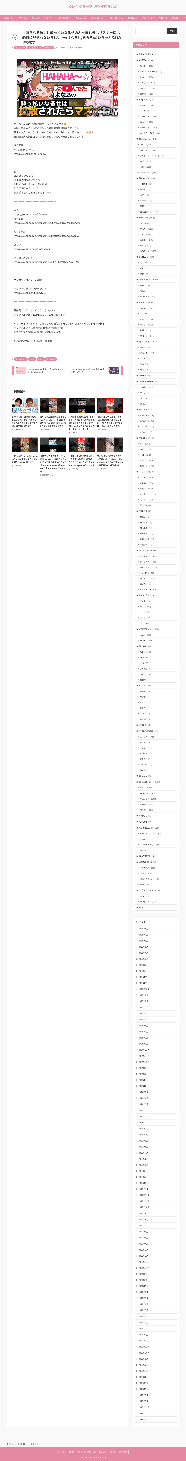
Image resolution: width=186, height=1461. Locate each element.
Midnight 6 (147, 178)
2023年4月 (143, 1170)
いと (145, 606)
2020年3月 (143, 1383)
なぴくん (146, 753)
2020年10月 (144, 1352)
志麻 (144, 884)
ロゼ (145, 161)
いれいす (146, 302)
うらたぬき (147, 867)
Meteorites (148, 138)
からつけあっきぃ (151, 71)
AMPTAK (146, 60)
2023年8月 (143, 1146)
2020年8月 (143, 1364)
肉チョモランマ (149, 890)
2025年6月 (143, 1013)
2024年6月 (143, 1086)
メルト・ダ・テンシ (152, 155)
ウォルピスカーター (150, 833)
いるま (146, 228)
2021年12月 (144, 1267)
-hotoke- (147, 308)
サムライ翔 (148, 798)
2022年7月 (143, 1225)
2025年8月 (143, 1001)
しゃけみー (147, 415)
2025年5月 (143, 1019)
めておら (145, 775)
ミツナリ (146, 200)
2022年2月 (143, 1255)
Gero (145, 896)
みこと (146, 239)
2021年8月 (143, 1292)
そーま (145, 189)
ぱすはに (146, 646)
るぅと (146, 499)
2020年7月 (143, 1370)
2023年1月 (143, 1189)
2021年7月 (143, 1298)
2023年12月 (144, 1122)
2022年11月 (144, 1201)
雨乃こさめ (148, 251)
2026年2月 (143, 964)
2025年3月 (143, 1031)
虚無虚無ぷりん (149, 211)
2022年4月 (143, 1243)
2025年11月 (144, 983)
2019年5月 (143, 1401)
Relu (145, 449)
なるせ (38, 47)
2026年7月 (143, 934)
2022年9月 (143, 1213)
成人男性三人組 (149, 827)
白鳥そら (146, 533)
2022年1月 (143, 1261)
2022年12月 (144, 1195)
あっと (146, 66)
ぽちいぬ (146, 764)
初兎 (145, 330)
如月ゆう (147, 465)
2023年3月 (143, 1176)
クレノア (146, 409)
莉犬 (145, 505)
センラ (145, 873)
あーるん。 (147, 736)
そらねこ (146, 387)
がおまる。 (147, 353)
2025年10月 (144, 989)
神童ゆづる (147, 539)
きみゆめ (145, 375)
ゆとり (145, 268)
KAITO (146, 787)
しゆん (146, 105)
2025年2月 (143, 1037)
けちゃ (146, 77)
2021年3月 (143, 1322)
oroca (145, 657)
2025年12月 (144, 977)
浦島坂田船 (147, 861)
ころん (146, 477)
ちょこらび (147, 550)
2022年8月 (143, 1219)
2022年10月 (144, 1207)
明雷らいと (148, 172)
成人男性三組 (147, 855)
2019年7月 (143, 1395)
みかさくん (148, 150)
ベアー (144, 195)
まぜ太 (146, 93)
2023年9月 (143, 1140)
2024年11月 (144, 1055)
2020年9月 (143, 1358)
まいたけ (146, 583)
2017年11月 (144, 1413)
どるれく (146, 595)
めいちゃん (49, 47)
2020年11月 (144, 1346)
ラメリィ (146, 398)
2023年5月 (143, 1164)
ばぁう (146, 121)
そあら (145, 747)
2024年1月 (143, 1116)
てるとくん (148, 116)
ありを (145, 347)
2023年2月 (143, 1183)
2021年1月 (143, 1334)
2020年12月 (144, 1340)
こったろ (146, 460)
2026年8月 (143, 928)
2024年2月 (143, 1110)
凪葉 (144, 369)
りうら (146, 324)
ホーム (62, 1452)
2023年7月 (143, 1152)
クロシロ (146, 184)
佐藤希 (145, 679)
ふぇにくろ (147, 572)
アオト (145, 601)
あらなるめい (20, 47)
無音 (144, 273)
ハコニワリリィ (149, 628)
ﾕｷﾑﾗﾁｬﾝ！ (145, 674)
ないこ (146, 319)
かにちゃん (147, 556)
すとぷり (147, 471)
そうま (145, 110)
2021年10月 (144, 1279)
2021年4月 (143, 1316)
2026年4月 (143, 952)
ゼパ (144, 663)
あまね (145, 742)
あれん (145, 691)
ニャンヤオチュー (150, 844)
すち (145, 234)
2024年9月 (143, 1067)
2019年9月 (143, 1389)
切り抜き (145, 821)
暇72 (145, 245)
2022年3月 (143, 1249)
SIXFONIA (147, 217)
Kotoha (146, 640)
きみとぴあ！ (148, 341)
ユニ (144, 623)
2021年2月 (143, 1328)
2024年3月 (143, 1104)
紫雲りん (146, 544)
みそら (145, 617)
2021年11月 (144, 1273)
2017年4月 (143, 1419)
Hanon (145, 634)
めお (144, 364)
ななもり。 (148, 494)
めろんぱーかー (149, 781)
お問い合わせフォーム (86, 1452)
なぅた (145, 702)
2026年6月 (143, 940)
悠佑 (145, 335)
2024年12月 (144, 1049)
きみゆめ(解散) (148, 381)
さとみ (146, 483)
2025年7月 (143, 1007)
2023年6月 (143, 1158)
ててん (145, 358)
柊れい (145, 516)
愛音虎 (145, 206)
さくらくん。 (148, 561)
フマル (145, 612)
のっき (145, 392)
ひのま (144, 707)
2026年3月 (143, 958)
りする (145, 850)
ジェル (146, 488)
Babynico (146, 652)
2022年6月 (143, 1231)
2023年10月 (144, 1134)
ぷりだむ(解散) (148, 730)
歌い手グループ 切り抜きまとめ (93, 6)
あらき (30, 47)
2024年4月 (143, 1098)
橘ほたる (146, 522)
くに (145, 454)
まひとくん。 (148, 127)
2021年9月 (143, 1286)
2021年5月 (143, 1310)
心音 (145, 166)
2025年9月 (143, 995)
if (144, 313)
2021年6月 (143, 1304)
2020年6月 (143, 1376)
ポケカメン (147, 578)
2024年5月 (143, 1092)
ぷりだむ (145, 724)
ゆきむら (145, 815)
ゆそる (145, 719)
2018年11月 (144, 1407)
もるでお (146, 262)
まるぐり (146, 432)
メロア (145, 713)
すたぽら (146, 437)
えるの (145, 839)
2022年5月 (143, 1237)
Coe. (145, 443)
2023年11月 (144, 1128)
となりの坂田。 (149, 879)
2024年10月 (144, 1061)
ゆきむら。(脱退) (150, 133)
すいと (145, 696)
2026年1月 (143, 970)
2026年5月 (143, 946)
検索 (172, 30)
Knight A (146, 99)
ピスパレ (146, 685)
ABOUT (71, 1452)
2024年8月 (143, 1073)
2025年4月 (143, 1025)
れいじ (144, 770)
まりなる (145, 668)
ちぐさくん (147, 82)
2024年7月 (143, 1080)
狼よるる (146, 528)
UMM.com (146, 256)
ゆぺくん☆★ (148, 589)
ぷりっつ (147, 88)
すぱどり (146, 510)
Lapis (145, 144)
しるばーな (147, 421)
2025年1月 (143, 1043)
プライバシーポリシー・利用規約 (113, 1452)
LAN (145, 223)
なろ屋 (146, 809)
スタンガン (147, 426)
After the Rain (148, 54)
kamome (147, 793)
